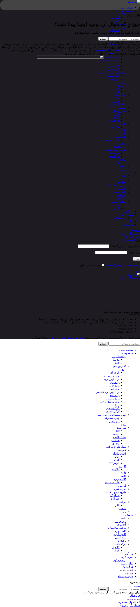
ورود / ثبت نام (125, 576)
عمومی (122, 107)
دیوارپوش (121, 85)
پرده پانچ (115, 382)
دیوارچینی (120, 179)
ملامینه (115, 127)
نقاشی (122, 166)
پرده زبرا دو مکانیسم (108, 392)
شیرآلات (115, 156)
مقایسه (129, 573)
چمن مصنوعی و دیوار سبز (111, 72)
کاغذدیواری (120, 188)
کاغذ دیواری (119, 136)
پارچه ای (115, 30)
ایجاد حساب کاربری (124, 240)
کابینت (122, 123)
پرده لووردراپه (112, 36)
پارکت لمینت (119, 14)
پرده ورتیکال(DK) (110, 59)
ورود (137, 259)
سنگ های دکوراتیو (116, 104)
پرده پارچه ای (112, 375)
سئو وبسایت (58, 337)
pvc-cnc (115, 98)
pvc (118, 88)
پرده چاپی (114, 385)
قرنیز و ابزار (119, 110)
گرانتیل (122, 143)
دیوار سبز (114, 78)
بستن (137, 585)
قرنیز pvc (114, 120)
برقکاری (121, 198)
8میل (117, 20)
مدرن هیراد (120, 146)
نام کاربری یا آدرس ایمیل (125, 246)
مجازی (116, 101)
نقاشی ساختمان (117, 185)
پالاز (117, 162)
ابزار (117, 114)
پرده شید (115, 395)
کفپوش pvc (119, 366)
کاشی (123, 133)
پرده (124, 369)
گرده (117, 117)
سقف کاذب (119, 94)
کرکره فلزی (113, 69)
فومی (116, 91)
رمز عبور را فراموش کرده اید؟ (122, 265)
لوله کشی (120, 195)
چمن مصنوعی (111, 75)
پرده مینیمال (113, 56)
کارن (123, 130)
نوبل (124, 169)
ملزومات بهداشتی (116, 149)
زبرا (117, 62)
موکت (122, 159)
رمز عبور (134, 252)
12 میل (116, 17)
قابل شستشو (112, 140)
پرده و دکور (120, 217)
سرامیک (115, 153)
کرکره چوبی (113, 65)
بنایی (123, 175)
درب (123, 82)
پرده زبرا (115, 388)
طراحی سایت (75, 337)
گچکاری (121, 182)
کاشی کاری (119, 192)
